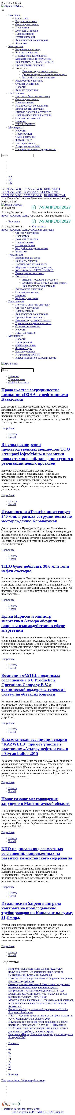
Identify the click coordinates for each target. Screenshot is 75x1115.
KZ (10, 176)
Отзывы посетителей (27, 118)
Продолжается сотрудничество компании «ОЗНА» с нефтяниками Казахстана (34, 394)
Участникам (15, 46)
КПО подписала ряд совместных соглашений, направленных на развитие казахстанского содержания (36, 853)
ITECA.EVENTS (25, 124)
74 (9, 1068)
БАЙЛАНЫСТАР (55, 195)
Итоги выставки (25, 36)
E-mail (12, 437)
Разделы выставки (26, 21)
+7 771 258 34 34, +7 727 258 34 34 (21, 189)
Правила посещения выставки (33, 114)
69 (9, 1052)
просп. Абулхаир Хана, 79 (16, 215)
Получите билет (11, 1080)
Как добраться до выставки (31, 40)
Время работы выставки (29, 64)
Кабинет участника (26, 89)
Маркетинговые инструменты (33, 58)
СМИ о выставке (25, 136)
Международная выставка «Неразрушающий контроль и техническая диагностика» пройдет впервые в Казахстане (40, 1003)
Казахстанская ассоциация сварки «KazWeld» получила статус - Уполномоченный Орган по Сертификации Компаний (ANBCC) (35, 971)
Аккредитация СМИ (27, 146)
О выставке (22, 18)
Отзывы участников (27, 83)
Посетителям (16, 93)
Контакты (21, 43)
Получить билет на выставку (32, 96)
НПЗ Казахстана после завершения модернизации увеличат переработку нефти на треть (38, 1030)
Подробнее (7, 428)
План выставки (24, 33)
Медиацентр (15, 127)
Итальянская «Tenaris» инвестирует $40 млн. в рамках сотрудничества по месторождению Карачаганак (36, 516)
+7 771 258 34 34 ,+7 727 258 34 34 (21, 195)
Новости (20, 86)
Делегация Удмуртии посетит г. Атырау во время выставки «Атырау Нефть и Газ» (37, 995)
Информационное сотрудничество (35, 149)
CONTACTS (51, 192)
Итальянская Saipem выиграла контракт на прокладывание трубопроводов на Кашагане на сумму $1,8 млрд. (37, 910)
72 (9, 1062)
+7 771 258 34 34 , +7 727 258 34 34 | (22, 192)
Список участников (27, 24)
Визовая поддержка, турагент (40, 71)
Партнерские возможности (31, 55)
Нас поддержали (25, 143)
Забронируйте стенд (33, 1080)
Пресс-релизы (23, 133)
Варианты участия (26, 52)
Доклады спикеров (26, 30)
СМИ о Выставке (18, 382)
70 (9, 1055)
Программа (22, 27)
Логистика (21, 276)
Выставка (14, 15)
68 (9, 1049)
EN (10, 183)
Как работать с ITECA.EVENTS (34, 61)
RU (10, 180)
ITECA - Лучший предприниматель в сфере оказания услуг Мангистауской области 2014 (40, 1017)
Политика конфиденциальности (20, 1108)
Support (59, 1111)
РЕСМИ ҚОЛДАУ (43, 1111)
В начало (13, 1043)
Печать (12, 434)
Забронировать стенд (27, 49)
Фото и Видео (23, 139)
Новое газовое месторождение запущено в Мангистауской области (35, 801)
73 (9, 1065)
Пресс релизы (16, 379)
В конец (13, 1074)
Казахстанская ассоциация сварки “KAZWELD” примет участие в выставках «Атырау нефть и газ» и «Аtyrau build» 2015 (34, 746)
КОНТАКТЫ (52, 189)
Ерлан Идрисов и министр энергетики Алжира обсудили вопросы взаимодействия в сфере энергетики (33, 623)
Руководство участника (29, 80)
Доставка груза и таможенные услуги (44, 74)
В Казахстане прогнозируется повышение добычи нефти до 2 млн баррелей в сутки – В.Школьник (38, 1023)
